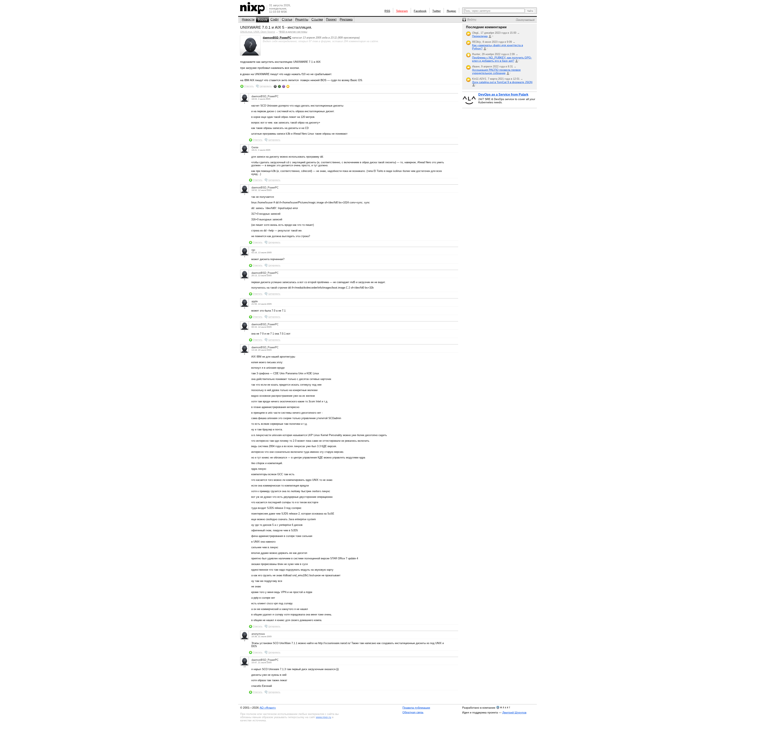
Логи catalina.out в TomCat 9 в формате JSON (502, 82)
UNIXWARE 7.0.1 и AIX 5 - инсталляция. (276, 27)
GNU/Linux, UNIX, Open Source (257, 32)
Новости (248, 19)
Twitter (436, 11)
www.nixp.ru (323, 717)
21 (492, 36)
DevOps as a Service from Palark (503, 94)
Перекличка (480, 36)
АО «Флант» (268, 707)
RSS (387, 11)
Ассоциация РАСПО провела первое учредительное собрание (496, 71)
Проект (331, 19)
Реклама (346, 19)
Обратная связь (412, 712)
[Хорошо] (283, 86)
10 (244, 666)
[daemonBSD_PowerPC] (250, 54)
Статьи (287, 19)
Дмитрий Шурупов (514, 712)
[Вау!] (287, 86)
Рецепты (301, 19)
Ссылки (317, 19)
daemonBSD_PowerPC (277, 37)
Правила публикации (416, 707)
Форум (262, 19)
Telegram (402, 11)
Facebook (420, 11)
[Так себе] (279, 86)
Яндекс (451, 11)
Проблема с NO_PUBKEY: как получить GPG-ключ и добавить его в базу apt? (502, 59)
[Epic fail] (275, 86)
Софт (274, 19)
